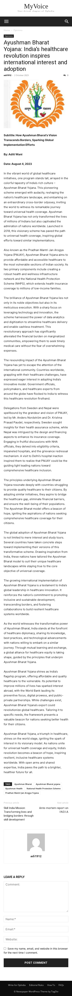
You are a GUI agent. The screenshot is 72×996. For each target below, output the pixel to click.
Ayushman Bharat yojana (48, 784)
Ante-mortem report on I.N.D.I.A (53, 810)
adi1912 (7, 75)
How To (51, 985)
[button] (6, 21)
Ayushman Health (14, 788)
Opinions (18, 30)
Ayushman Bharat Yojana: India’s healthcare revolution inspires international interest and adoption (36, 55)
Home (7, 30)
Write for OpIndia (17, 985)
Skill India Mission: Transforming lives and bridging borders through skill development (19, 813)
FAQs (61, 985)
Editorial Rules (36, 985)
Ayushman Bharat (23, 784)
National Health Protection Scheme (44, 788)
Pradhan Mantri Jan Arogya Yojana (22, 792)
